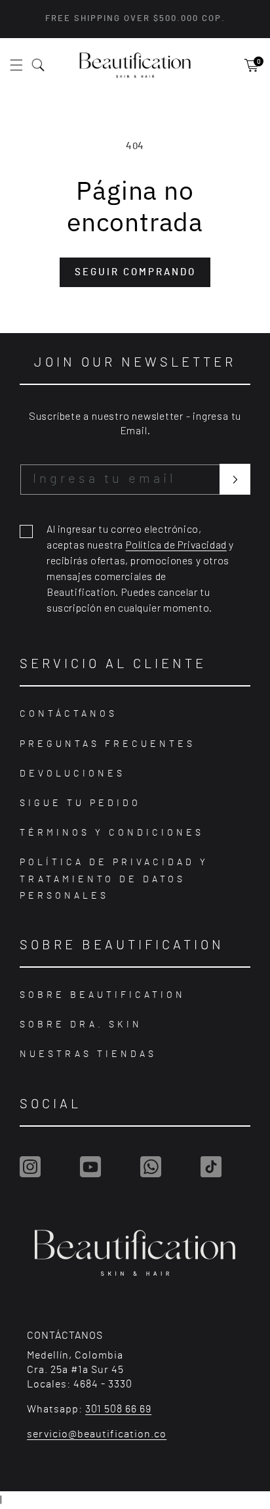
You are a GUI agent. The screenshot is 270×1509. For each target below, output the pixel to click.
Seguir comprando (135, 272)
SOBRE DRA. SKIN (81, 1024)
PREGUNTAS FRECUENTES (107, 744)
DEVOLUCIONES (72, 773)
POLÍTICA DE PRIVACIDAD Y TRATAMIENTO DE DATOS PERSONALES (114, 879)
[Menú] (23, 65)
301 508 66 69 (118, 1409)
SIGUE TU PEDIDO (80, 803)
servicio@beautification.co (96, 1434)
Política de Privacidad (176, 544)
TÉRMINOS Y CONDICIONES (112, 833)
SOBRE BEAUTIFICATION (102, 995)
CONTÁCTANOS (68, 714)
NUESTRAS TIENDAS (88, 1054)
